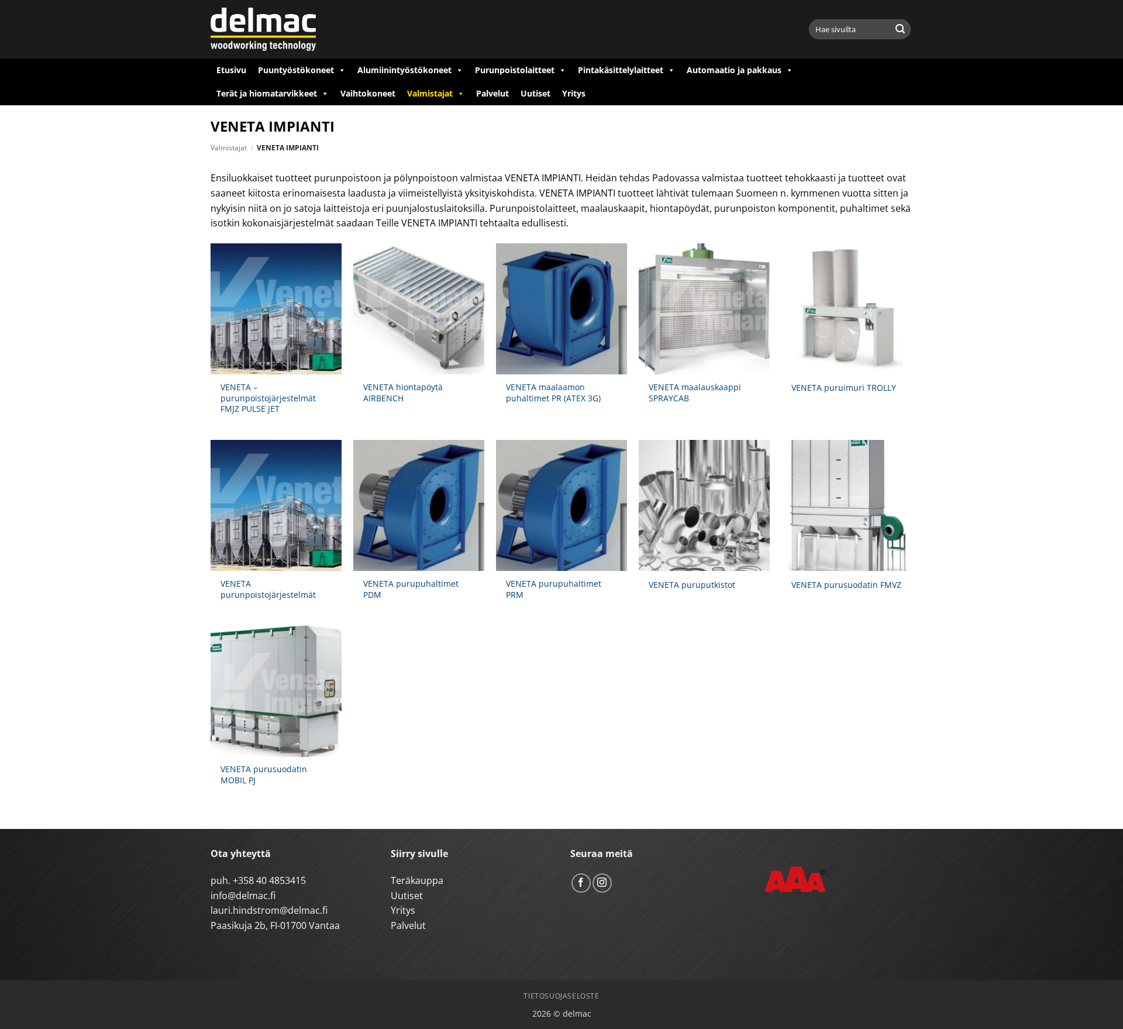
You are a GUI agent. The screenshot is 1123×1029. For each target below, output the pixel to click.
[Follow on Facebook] (581, 883)
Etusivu (231, 69)
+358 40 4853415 (269, 880)
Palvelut (492, 93)
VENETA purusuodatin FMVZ (846, 585)
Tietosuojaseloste (561, 996)
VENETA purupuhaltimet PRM (553, 589)
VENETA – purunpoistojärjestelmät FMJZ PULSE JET (268, 398)
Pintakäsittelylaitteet (620, 69)
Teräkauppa (417, 880)
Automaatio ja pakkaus (734, 69)
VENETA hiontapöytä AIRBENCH (403, 393)
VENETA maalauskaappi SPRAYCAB (695, 393)
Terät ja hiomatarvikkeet (266, 93)
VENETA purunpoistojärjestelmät (268, 589)
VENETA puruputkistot (692, 585)
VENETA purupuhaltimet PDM (411, 589)
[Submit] (900, 29)
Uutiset (535, 93)
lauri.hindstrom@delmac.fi (269, 910)
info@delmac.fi (243, 895)
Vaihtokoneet (367, 93)
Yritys (573, 93)
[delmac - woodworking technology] (263, 29)
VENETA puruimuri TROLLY (843, 388)
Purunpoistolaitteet (514, 69)
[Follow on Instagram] (602, 883)
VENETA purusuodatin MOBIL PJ (264, 775)
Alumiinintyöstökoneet (404, 69)
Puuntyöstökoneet (296, 69)
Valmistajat (430, 93)
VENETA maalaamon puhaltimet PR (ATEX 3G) (553, 393)
